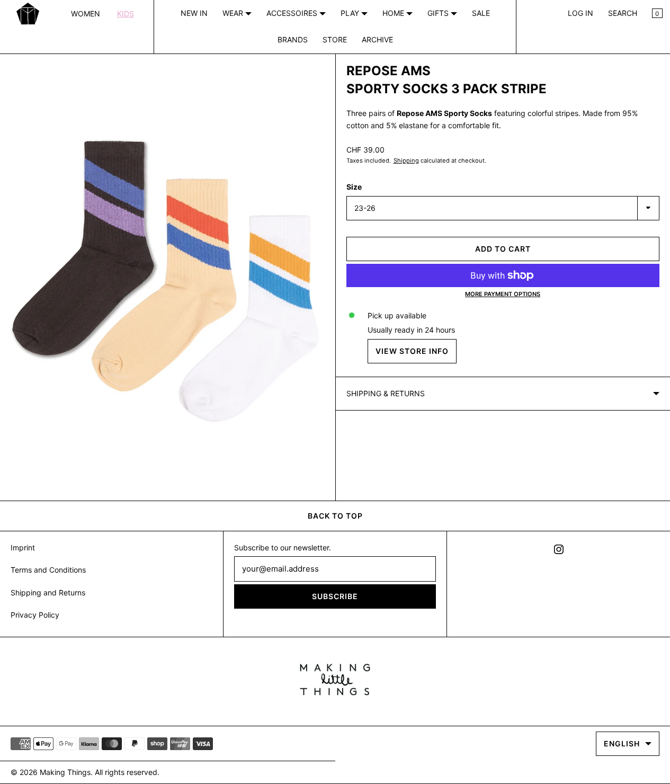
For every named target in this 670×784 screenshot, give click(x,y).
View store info (412, 350)
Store (335, 39)
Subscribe (335, 596)
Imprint (23, 547)
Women (85, 13)
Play (351, 12)
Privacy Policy (35, 614)
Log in (580, 12)
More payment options (502, 294)
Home (394, 12)
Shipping (406, 160)
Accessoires (292, 12)
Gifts (439, 12)
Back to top (335, 515)
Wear (233, 12)
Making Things (65, 772)
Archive (377, 39)
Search (622, 12)
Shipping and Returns (48, 592)
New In (194, 12)
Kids (125, 13)
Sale (481, 12)
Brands (293, 39)
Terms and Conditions (48, 569)
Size (354, 186)
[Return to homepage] (335, 680)
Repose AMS (388, 70)
